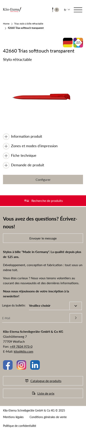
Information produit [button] (26, 136)
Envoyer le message (43, 238)
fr (65, 10)
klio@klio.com (23, 351)
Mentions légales (13, 417)
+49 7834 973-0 (21, 346)
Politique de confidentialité (19, 425)
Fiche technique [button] (23, 155)
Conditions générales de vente (48, 417)
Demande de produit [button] (27, 165)
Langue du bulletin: (14, 305)
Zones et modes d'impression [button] (34, 146)
